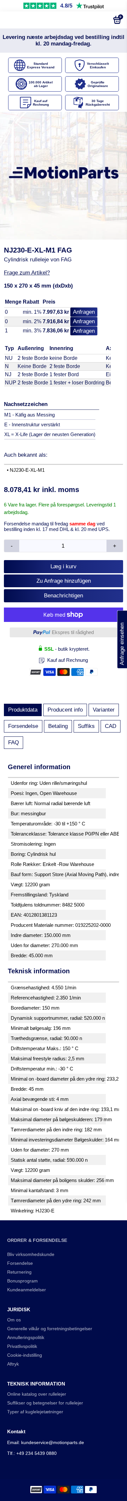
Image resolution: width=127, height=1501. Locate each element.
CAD (110, 726)
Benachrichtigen (63, 595)
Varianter (104, 710)
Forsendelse (23, 726)
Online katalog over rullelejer (36, 1394)
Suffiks (86, 726)
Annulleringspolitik (25, 1337)
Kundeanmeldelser (26, 1289)
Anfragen (84, 312)
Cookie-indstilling (24, 1355)
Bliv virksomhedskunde (30, 1254)
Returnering (19, 1272)
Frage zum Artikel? (27, 273)
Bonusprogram (22, 1281)
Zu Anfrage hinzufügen (63, 581)
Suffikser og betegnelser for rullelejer (45, 1403)
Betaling (58, 726)
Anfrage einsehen (122, 639)
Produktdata (22, 710)
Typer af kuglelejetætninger (35, 1411)
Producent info (65, 710)
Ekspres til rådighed (73, 632)
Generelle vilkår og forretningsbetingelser (49, 1328)
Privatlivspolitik (22, 1346)
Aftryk (13, 1364)
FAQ (13, 742)
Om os (14, 1319)
